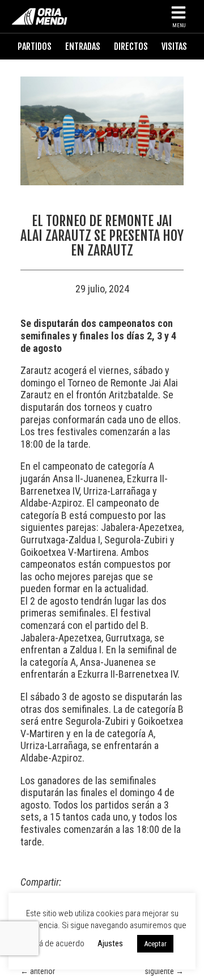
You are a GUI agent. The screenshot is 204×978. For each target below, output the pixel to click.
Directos (131, 46)
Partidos (35, 46)
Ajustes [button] (110, 943)
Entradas (82, 46)
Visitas (174, 46)
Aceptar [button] (155, 943)
